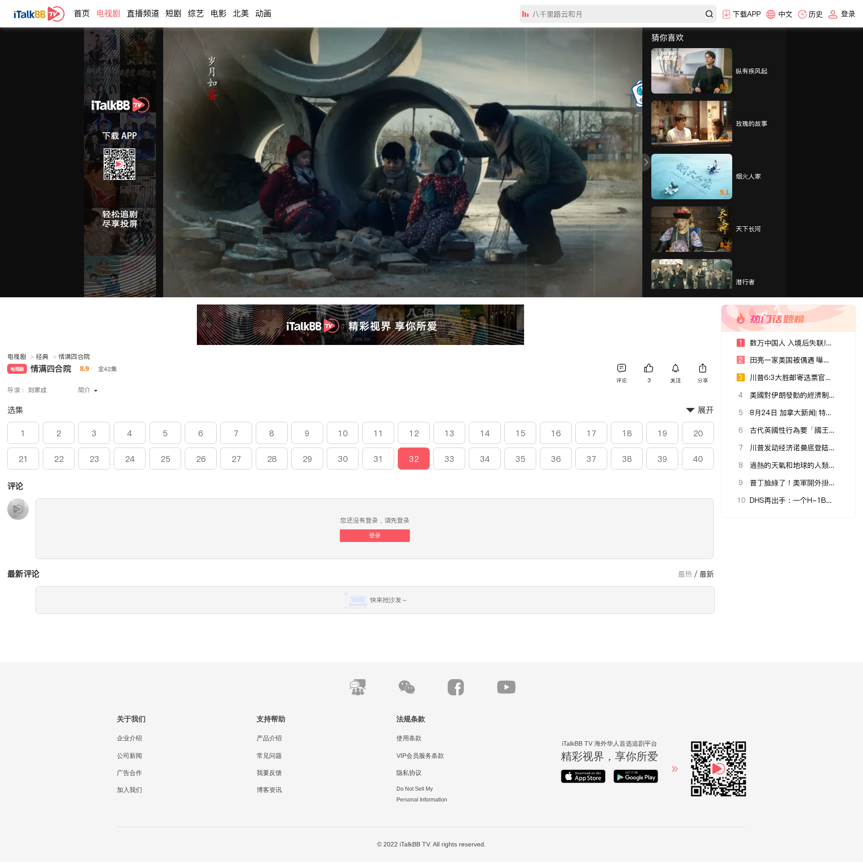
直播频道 (143, 13)
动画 (263, 13)
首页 (82, 13)
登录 (375, 535)
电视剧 (108, 13)
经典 (46, 356)
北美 (241, 13)
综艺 (196, 13)
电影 (218, 13)
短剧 (173, 13)
